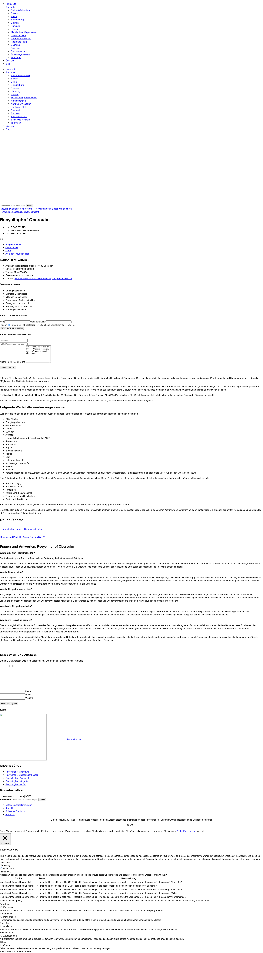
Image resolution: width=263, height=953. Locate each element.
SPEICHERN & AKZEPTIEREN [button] (15, 951)
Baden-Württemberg (21, 10)
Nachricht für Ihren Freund (12, 361)
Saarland (15, 44)
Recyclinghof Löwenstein (17, 778)
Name (28, 691)
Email (28, 694)
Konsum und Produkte (11, 537)
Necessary (8, 868)
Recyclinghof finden (11, 528)
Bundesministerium (33, 528)
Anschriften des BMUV (34, 537)
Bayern (14, 13)
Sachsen (15, 48)
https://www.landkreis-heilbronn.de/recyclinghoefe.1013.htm (43, 278)
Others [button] (3, 942)
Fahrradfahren (28, 324)
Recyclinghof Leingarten (17, 781)
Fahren (14, 324)
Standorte (10, 7)
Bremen (15, 22)
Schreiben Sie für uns (15, 811)
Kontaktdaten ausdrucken (12, 211)
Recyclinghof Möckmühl (17, 771)
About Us (10, 814)
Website (29, 697)
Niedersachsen (18, 35)
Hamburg (15, 25)
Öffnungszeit (11, 247)
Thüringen (16, 57)
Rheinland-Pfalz (19, 41)
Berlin (14, 16)
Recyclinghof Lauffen (15, 784)
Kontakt (9, 808)
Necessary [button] (5, 865)
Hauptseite (10, 3)
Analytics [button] (4, 923)
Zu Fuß (71, 324)
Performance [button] (6, 913)
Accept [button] (200, 831)
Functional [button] (5, 904)
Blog (7, 63)
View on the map (74, 739)
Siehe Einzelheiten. (186, 831)
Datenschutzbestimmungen (18, 804)
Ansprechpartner (13, 244)
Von (2, 321)
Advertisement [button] (7, 932)
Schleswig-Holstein (20, 54)
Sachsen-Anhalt (19, 51)
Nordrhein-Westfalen (21, 38)
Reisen (3, 324)
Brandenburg (17, 19)
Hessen (14, 29)
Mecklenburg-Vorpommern (24, 32)
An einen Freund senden (17, 253)
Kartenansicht (32, 211)
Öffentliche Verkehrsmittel (51, 324)
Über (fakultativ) (38, 321)
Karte (8, 250)
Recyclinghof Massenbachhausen (21, 774)
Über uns (9, 60)
